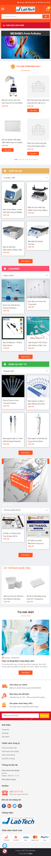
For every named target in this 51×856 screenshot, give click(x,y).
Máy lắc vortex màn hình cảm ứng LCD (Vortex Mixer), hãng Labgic (13, 103)
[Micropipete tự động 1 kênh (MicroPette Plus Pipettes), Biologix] (38, 386)
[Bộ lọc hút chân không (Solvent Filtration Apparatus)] (13, 291)
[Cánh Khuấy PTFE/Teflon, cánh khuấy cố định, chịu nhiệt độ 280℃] (38, 328)
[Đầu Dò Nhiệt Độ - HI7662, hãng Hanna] (13, 328)
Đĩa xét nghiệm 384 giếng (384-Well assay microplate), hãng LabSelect (12, 142)
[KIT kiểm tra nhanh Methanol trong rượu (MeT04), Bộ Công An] (38, 526)
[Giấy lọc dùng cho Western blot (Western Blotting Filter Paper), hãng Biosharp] (14, 582)
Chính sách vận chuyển (10, 751)
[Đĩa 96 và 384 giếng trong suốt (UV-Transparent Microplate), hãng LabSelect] (37, 582)
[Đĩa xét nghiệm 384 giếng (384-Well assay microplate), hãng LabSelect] (13, 126)
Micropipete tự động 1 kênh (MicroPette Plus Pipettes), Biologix (36, 404)
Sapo (30, 853)
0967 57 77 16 (13, 776)
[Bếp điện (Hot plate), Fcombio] (38, 229)
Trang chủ (5, 730)
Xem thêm (26, 673)
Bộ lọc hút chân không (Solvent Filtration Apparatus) (11, 308)
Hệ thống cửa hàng (43, 2)
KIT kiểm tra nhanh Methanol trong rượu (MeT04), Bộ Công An (36, 543)
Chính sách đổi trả (8, 755)
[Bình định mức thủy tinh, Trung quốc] (38, 289)
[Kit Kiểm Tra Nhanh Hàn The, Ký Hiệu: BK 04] (13, 522)
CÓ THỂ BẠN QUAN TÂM (17, 568)
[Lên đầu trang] (43, 851)
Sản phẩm (5, 737)
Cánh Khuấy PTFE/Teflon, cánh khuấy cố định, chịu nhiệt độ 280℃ (37, 345)
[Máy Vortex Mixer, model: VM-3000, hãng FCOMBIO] (13, 194)
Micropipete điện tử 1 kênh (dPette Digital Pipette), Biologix (13, 441)
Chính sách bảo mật (9, 748)
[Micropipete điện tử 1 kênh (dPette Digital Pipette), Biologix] (13, 424)
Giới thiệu (5, 733)
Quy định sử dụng (8, 758)
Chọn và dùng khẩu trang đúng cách (18, 661)
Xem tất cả (25, 261)
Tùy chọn (7, 150)
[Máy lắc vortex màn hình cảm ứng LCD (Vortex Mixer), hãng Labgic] (13, 86)
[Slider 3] (25, 45)
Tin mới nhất (25, 612)
